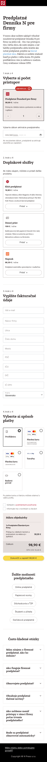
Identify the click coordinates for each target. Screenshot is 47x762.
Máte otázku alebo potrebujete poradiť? (19, 749)
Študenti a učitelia (23, 611)
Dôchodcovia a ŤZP (23, 603)
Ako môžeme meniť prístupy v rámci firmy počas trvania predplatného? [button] (19, 716)
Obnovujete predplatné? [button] (20, 683)
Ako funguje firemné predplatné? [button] (18, 670)
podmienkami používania (26, 505)
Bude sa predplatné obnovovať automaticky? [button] (20, 734)
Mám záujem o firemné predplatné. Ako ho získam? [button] (19, 652)
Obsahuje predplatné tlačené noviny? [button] (18, 697)
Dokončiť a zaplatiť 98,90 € (23, 558)
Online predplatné (23, 587)
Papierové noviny (23, 595)
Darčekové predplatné (23, 620)
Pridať (24, 206)
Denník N (3, 3)
